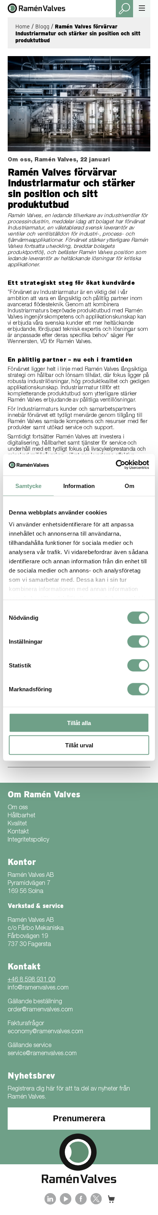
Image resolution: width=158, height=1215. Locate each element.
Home (22, 26)
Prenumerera (79, 1118)
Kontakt (18, 832)
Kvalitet (17, 824)
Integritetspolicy (28, 840)
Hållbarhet (21, 816)
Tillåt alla (79, 722)
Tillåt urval (79, 745)
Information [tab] (79, 485)
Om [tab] (129, 485)
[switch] (138, 641)
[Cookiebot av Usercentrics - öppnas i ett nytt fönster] (115, 465)
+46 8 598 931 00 (31, 980)
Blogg (42, 26)
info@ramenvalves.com (38, 988)
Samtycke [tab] (28, 485)
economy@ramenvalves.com (45, 1032)
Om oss (18, 808)
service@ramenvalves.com (42, 1054)
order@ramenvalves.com (40, 1010)
